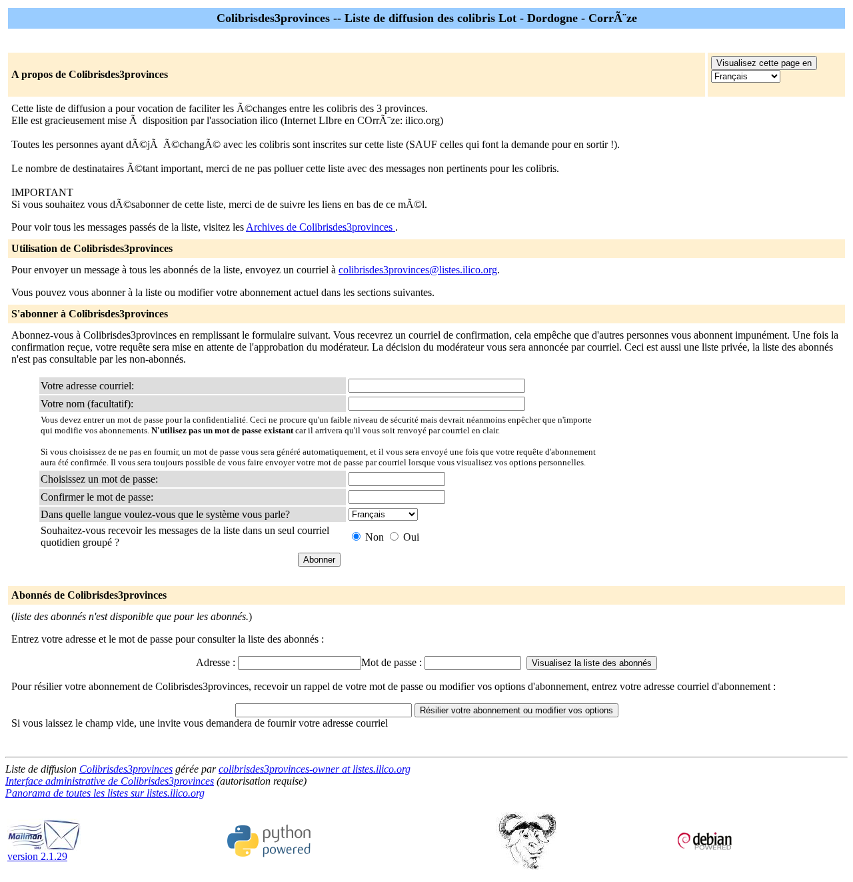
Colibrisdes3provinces (126, 769)
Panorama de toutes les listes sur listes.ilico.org (105, 793)
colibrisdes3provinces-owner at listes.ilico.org (315, 769)
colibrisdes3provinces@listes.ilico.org (418, 269)
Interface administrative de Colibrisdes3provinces (109, 781)
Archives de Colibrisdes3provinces (320, 227)
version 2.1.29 (37, 856)
